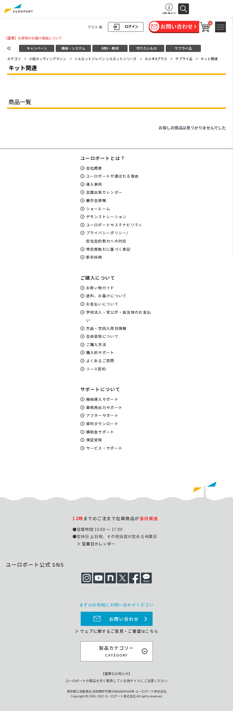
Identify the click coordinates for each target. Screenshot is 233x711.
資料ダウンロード (102, 423)
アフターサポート (102, 415)
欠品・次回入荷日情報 (106, 328)
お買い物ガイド (100, 287)
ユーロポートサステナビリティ (114, 224)
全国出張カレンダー (104, 192)
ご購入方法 (96, 344)
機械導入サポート (102, 399)
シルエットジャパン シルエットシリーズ (105, 58)
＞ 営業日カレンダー (96, 544)
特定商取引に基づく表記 (108, 249)
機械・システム (73, 48)
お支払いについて (102, 304)
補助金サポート (100, 431)
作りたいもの (146, 48)
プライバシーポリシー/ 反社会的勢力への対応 (107, 237)
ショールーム (98, 208)
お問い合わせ (124, 618)
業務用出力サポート (104, 407)
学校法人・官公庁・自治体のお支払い (118, 316)
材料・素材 (109, 48)
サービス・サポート (104, 448)
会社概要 (94, 168)
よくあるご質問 (100, 360)
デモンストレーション (106, 216)
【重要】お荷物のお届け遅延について (33, 37)
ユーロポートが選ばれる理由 (112, 176)
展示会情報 (96, 200)
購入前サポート (100, 352)
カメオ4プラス (156, 58)
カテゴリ (14, 58)
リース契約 (96, 369)
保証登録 (94, 439)
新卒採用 (94, 257)
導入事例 (94, 184)
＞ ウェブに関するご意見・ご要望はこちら (116, 631)
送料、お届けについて (106, 295)
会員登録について (102, 336)
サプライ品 (183, 48)
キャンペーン (37, 48)
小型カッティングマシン (47, 58)
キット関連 (209, 58)
